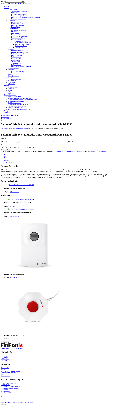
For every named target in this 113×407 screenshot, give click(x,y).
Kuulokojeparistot (16, 79)
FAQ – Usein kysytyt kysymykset (10, 371)
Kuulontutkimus (12, 87)
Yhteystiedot (7, 112)
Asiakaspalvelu (5, 359)
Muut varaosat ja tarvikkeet (15, 107)
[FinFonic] (4, 3)
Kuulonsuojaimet (12, 9)
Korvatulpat (14, 12)
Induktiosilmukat (16, 39)
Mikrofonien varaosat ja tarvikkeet (17, 106)
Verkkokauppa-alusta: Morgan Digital (22, 402)
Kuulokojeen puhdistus (17, 25)
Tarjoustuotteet (12, 82)
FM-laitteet (14, 31)
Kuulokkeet (11, 49)
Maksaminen (4, 369)
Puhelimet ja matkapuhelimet (19, 36)
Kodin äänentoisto (16, 57)
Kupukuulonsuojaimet (17, 16)
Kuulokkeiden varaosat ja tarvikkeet (21, 66)
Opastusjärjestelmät (13, 76)
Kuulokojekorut (15, 27)
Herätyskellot (15, 33)
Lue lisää (12, 206)
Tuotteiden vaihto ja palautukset (9, 372)
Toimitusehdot (5, 368)
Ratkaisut (6, 6)
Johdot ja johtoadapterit (14, 96)
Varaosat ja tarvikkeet (10, 95)
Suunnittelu (11, 88)
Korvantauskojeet (16, 22)
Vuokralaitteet (12, 80)
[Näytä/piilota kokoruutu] (3, 404)
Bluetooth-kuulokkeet (17, 50)
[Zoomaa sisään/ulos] (1, 404)
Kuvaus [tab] (6, 160)
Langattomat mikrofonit (17, 71)
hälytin (95, 151)
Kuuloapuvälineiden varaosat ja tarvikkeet (19, 98)
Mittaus (10, 92)
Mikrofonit (11, 69)
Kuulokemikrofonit (16, 55)
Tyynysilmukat (19, 47)
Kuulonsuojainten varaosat (18, 19)
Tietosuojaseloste (5, 376)
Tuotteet (6, 8)
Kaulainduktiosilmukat (21, 46)
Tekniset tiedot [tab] (8, 162)
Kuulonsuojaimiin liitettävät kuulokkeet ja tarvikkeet (25, 17)
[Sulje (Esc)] (6, 404)
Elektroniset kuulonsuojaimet (19, 14)
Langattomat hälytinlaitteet (18, 30)
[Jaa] (5, 404)
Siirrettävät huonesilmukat (22, 44)
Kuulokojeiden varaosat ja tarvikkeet (18, 104)
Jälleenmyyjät (4, 360)
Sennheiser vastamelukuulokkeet (10, 388)
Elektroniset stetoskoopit (18, 38)
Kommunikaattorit (16, 35)
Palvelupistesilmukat (20, 41)
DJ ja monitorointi (16, 65)
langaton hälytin (102, 151)
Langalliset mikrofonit (17, 73)
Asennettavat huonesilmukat (23, 42)
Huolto (10, 90)
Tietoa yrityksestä (5, 356)
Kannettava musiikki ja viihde (19, 52)
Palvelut (6, 85)
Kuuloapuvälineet (13, 28)
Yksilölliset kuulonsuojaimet (19, 11)
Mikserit (10, 74)
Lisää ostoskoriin (5, 150)
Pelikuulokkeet (15, 60)
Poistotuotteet (11, 84)
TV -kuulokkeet (15, 61)
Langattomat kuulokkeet (18, 58)
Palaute (3, 374)
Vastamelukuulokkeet (17, 63)
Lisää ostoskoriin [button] (14, 192)
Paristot (10, 77)
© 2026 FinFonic (6, 402)
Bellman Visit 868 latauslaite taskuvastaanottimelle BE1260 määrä (19, 148)
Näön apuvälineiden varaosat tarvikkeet (19, 109)
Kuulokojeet (11, 20)
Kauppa (6, 111)
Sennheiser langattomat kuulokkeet (10, 386)
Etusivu (3, 128)
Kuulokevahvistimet (13, 68)
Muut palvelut (12, 93)
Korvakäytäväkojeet (17, 23)
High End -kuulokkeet (17, 54)
